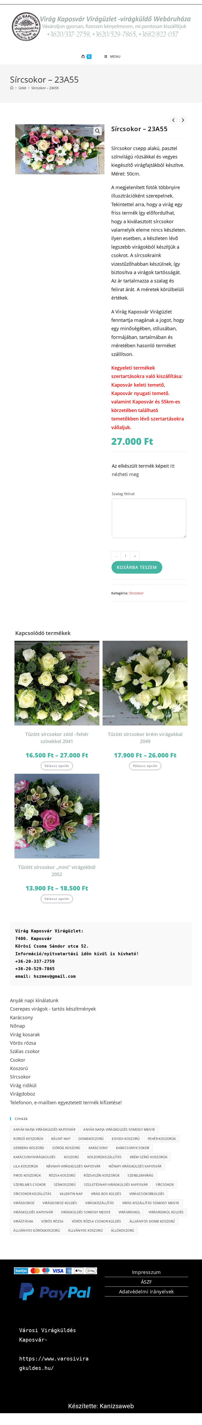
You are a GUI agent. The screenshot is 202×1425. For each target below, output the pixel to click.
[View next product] (183, 120)
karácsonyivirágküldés (34, 1157)
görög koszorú (66, 1148)
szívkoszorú (65, 1184)
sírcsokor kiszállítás (32, 1194)
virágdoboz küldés (60, 1203)
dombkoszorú (91, 1138)
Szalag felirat (123, 493)
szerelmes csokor (29, 1184)
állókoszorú (122, 1230)
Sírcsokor (136, 593)
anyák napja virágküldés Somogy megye (119, 1129)
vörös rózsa (52, 1221)
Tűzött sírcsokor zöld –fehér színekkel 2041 (57, 737)
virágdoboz (23, 1203)
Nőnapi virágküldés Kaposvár (135, 1166)
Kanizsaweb (117, 1406)
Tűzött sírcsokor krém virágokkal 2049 (145, 737)
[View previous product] (173, 120)
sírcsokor (165, 1184)
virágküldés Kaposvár (33, 1212)
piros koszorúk (27, 1175)
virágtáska (23, 1221)
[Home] (11, 88)
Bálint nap (60, 1138)
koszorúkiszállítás (104, 1157)
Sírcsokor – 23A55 (45, 88)
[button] (97, 131)
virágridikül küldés (166, 1212)
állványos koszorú (85, 1230)
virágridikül (129, 1212)
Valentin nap (71, 1194)
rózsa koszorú (62, 1175)
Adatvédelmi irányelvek (146, 1291)
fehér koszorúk (162, 1138)
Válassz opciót (56, 766)
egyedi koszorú (126, 1138)
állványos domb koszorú (152, 1221)
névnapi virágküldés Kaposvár (73, 1166)
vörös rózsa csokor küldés (96, 1221)
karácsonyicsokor (132, 1148)
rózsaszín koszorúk (101, 1175)
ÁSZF (146, 1282)
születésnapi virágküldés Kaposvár (116, 1184)
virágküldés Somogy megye (85, 1212)
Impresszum (146, 1272)
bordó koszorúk (28, 1138)
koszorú (71, 1157)
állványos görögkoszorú (36, 1230)
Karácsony (98, 1148)
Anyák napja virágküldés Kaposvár (44, 1129)
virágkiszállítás (99, 1203)
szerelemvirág (140, 1175)
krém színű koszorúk (149, 1157)
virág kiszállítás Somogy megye (150, 1203)
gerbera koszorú (28, 1148)
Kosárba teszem (137, 567)
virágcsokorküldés (146, 1194)
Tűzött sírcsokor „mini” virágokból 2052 (56, 870)
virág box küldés (106, 1194)
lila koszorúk (25, 1166)
